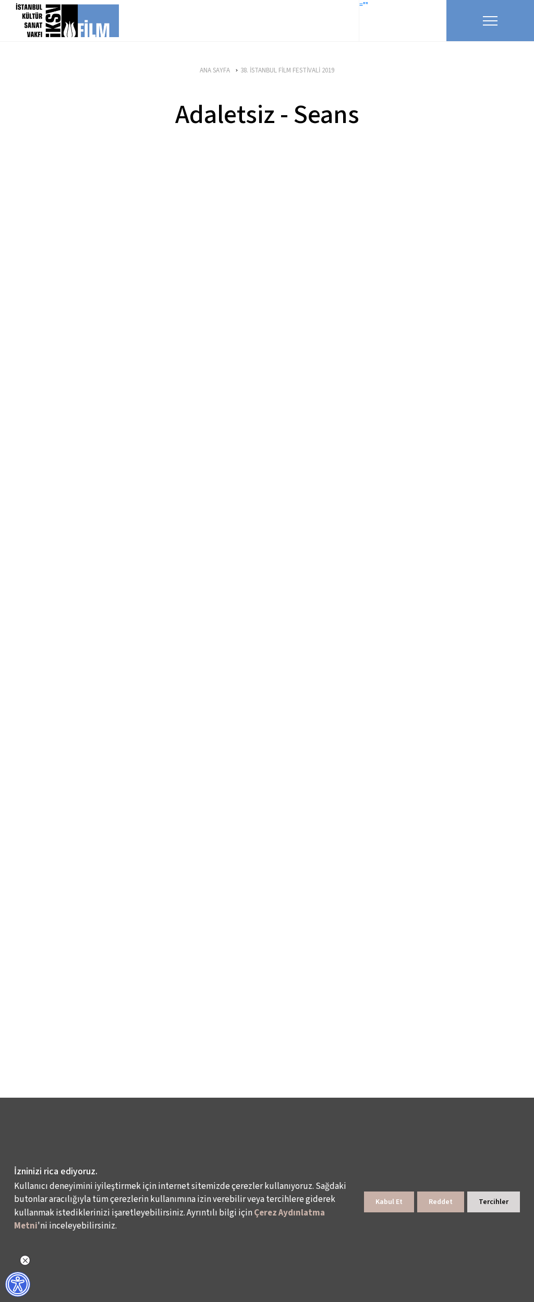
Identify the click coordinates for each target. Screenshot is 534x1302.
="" (363, 5)
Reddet (441, 1202)
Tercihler (493, 1202)
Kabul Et (389, 1202)
